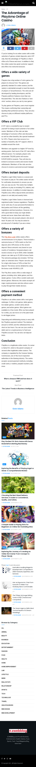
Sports (4, 690)
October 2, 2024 (16, 473)
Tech (3, 694)
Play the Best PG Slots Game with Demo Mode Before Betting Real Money (17, 442)
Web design (6, 709)
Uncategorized (7, 705)
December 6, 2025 (27, 602)
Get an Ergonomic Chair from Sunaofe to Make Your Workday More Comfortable (22, 584)
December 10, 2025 (28, 589)
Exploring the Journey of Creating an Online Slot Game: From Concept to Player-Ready (16, 553)
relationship (6, 686)
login (7, 565)
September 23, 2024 (17, 502)
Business (5, 640)
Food (3, 655)
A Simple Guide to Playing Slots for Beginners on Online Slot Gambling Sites (17, 525)
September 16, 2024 (17, 559)
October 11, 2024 (16, 529)
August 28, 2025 (27, 615)
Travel (4, 701)
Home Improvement (9, 667)
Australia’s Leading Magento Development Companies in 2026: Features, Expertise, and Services (22, 570)
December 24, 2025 (28, 576)
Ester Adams (12, 25)
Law (3, 670)
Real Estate (6, 682)
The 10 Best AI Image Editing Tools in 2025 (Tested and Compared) (22, 597)
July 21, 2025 (15, 446)
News (3, 678)
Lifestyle (5, 674)
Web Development (8, 713)
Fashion (4, 651)
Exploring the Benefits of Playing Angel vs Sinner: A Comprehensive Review (18, 469)
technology (6, 698)
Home (3, 9)
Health (4, 659)
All (7, 9)
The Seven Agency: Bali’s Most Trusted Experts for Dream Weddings (23, 610)
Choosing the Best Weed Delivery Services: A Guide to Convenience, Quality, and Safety (15, 497)
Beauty (4, 636)
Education (6, 644)
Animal (4, 632)
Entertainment (7, 647)
